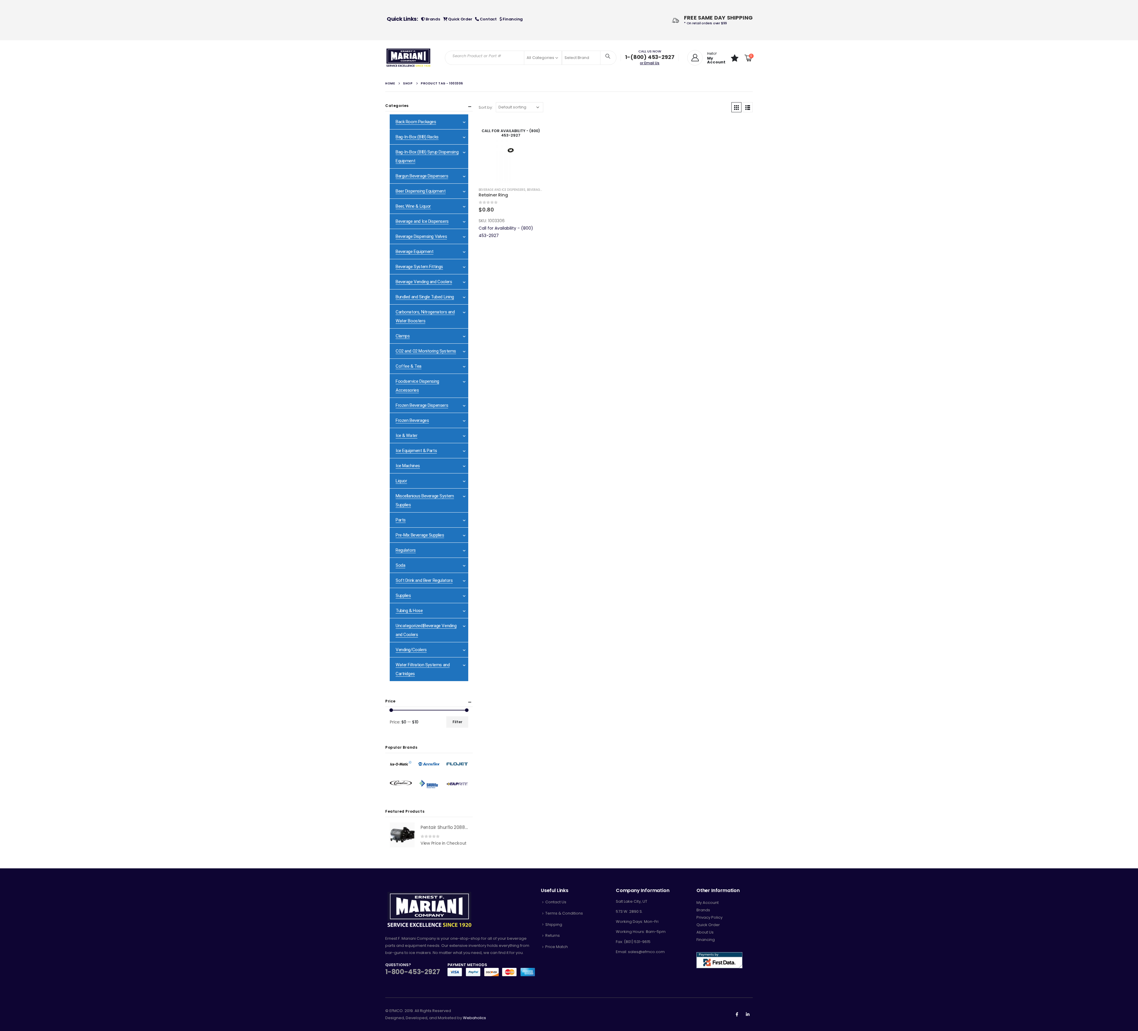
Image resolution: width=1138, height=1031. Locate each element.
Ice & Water (406, 435)
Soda (400, 565)
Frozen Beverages (412, 420)
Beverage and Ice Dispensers (502, 190)
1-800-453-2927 (412, 971)
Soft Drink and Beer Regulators (424, 580)
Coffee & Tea (408, 366)
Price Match (556, 947)
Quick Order (459, 19)
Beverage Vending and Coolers (424, 281)
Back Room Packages (416, 121)
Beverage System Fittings (419, 266)
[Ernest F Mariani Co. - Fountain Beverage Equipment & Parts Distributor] (408, 58)
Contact (488, 19)
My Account (707, 902)
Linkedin (747, 1014)
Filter (457, 721)
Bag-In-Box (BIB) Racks (417, 137)
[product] (402, 834)
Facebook (736, 1014)
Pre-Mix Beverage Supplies (420, 535)
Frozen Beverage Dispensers (422, 405)
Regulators (406, 550)
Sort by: (486, 107)
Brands (432, 19)
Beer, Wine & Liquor (413, 206)
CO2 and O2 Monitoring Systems (426, 351)
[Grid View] (736, 107)
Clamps (403, 336)
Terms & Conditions (564, 913)
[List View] (748, 107)
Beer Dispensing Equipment (421, 191)
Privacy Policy (709, 917)
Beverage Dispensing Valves (421, 236)
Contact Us (555, 902)
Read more (533, 128)
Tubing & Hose (409, 610)
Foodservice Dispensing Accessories (417, 386)
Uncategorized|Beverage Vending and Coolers (426, 630)
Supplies (403, 595)
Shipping (553, 924)
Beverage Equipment (414, 251)
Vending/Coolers (411, 649)
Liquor (401, 481)
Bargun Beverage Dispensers (422, 176)
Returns (552, 935)
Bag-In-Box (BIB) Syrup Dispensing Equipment (427, 156)
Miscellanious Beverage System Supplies (425, 500)
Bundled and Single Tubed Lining (425, 297)
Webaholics (474, 1018)
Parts (401, 520)
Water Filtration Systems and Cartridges (423, 669)
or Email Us (649, 62)
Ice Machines (408, 465)
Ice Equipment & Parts (416, 450)
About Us (705, 932)
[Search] (608, 56)
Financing (512, 19)
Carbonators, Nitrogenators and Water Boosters (425, 316)
